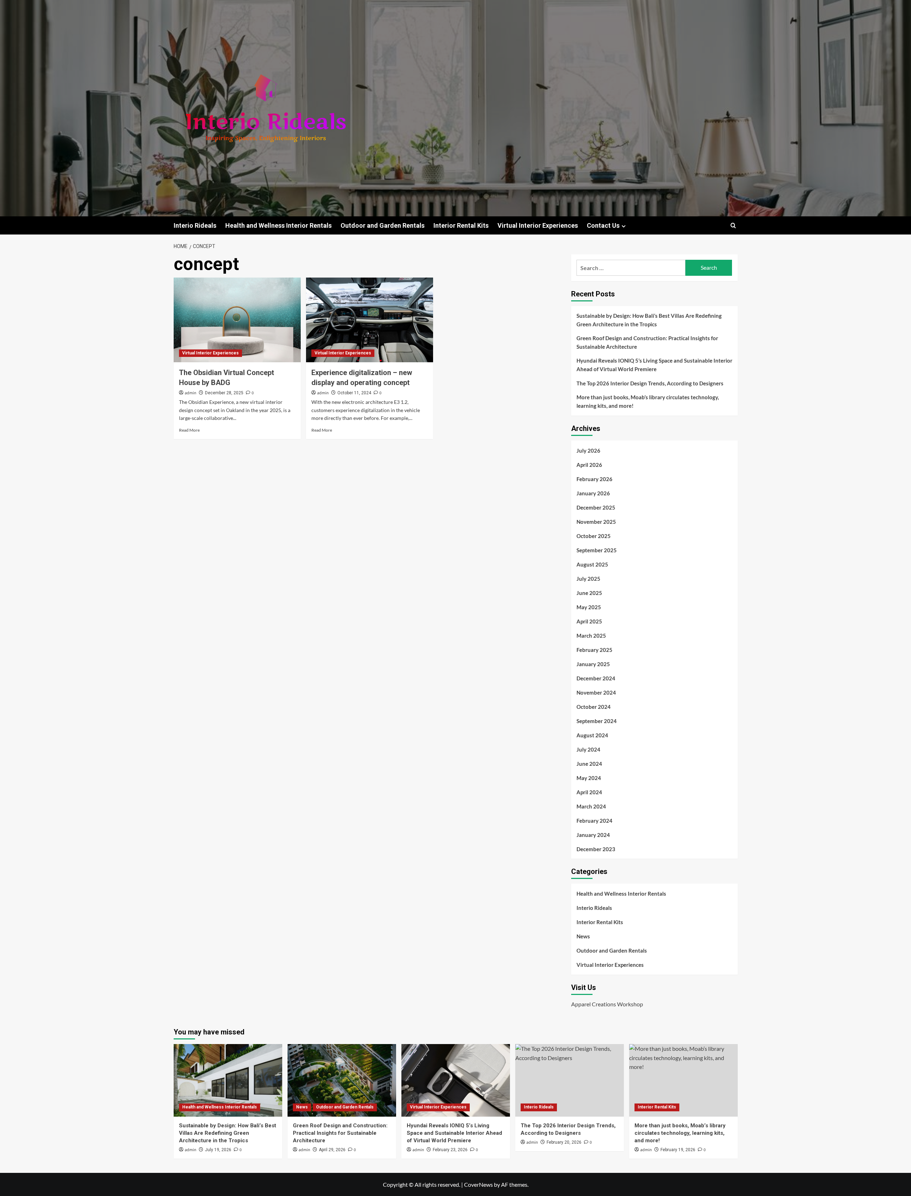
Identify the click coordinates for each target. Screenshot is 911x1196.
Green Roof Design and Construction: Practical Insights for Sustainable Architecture (647, 342)
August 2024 (592, 735)
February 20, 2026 (564, 1142)
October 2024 (593, 707)
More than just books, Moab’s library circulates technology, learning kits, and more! (647, 401)
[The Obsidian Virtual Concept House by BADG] (237, 320)
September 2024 (596, 721)
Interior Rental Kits (461, 225)
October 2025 (593, 536)
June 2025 (589, 593)
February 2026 (594, 479)
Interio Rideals (195, 225)
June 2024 (589, 763)
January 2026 (593, 493)
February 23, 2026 (450, 1149)
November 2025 (596, 521)
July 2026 (588, 450)
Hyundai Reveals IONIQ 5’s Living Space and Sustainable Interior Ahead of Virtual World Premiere (654, 364)
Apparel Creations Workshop (607, 1004)
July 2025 (588, 578)
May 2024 (588, 778)
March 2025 (591, 635)
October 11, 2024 (354, 392)
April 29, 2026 (332, 1149)
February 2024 (594, 820)
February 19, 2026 (677, 1149)
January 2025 (593, 664)
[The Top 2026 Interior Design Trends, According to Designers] (569, 1080)
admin (190, 393)
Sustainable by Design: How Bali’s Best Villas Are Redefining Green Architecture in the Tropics (649, 319)
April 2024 (589, 792)
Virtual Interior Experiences (537, 225)
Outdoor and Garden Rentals (383, 225)
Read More (189, 430)
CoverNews (478, 1184)
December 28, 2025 (224, 392)
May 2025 (588, 607)
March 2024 (591, 806)
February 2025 (594, 650)
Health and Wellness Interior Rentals (278, 225)
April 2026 (589, 465)
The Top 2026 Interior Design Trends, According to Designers (649, 383)
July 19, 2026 (218, 1149)
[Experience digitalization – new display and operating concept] (369, 320)
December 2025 (595, 507)
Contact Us (603, 225)
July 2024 (588, 749)
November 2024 (596, 692)
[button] (733, 225)
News (583, 936)
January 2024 (593, 835)
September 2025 (596, 550)
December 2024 (595, 678)
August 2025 (592, 564)
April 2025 (589, 621)
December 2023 (595, 849)
